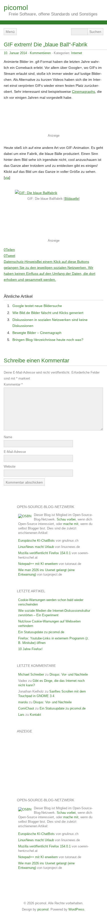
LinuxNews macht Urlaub (36, 547)
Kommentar (13, 384)
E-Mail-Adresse (15, 452)
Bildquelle (72, 199)
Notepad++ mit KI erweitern (38, 564)
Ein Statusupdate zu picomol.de (41, 632)
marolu (23, 702)
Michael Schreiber (31, 674)
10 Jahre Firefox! (30, 649)
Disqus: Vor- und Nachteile (69, 674)
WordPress (76, 909)
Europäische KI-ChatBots (36, 540)
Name (8, 437)
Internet (76, 53)
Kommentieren (40, 53)
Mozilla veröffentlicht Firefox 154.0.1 (44, 553)
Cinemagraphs (83, 92)
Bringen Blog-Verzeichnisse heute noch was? (47, 340)
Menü (10, 32)
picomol (16, 7)
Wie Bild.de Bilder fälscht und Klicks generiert (47, 313)
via (7, 178)
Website (9, 466)
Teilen (10, 250)
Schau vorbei (66, 519)
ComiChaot (26, 708)
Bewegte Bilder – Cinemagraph (36, 333)
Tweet (10, 256)
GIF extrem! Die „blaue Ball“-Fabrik (45, 44)
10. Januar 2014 (15, 53)
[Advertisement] (52, 118)
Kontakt (35, 714)
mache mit (70, 524)
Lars (21, 714)
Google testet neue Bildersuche (37, 306)
